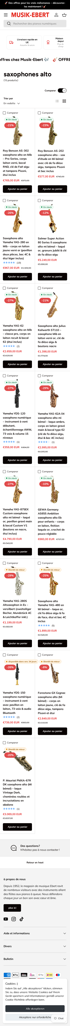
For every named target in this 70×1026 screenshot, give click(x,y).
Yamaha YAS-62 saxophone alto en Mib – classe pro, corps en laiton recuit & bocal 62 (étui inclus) (17, 333)
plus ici (12, 907)
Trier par (8, 98)
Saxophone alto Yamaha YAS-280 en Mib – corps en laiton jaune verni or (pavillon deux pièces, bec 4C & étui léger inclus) (17, 248)
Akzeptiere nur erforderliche (35, 1017)
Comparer (50, 90)
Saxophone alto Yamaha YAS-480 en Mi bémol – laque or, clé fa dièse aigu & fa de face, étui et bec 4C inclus (52, 611)
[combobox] (35, 23)
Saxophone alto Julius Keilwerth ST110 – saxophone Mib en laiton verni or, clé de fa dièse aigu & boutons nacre (52, 336)
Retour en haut (35, 862)
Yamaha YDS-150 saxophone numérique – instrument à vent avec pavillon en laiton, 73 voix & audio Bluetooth (17, 703)
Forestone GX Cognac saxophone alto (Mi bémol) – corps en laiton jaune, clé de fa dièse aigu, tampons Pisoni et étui (52, 703)
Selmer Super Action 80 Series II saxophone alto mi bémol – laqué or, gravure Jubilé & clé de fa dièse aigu (52, 246)
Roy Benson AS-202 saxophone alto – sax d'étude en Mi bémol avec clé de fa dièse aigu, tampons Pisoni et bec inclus (51, 161)
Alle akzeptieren (35, 1008)
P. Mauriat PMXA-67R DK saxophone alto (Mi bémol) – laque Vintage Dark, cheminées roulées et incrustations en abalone (17, 792)
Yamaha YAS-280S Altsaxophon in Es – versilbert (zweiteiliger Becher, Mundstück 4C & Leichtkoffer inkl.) (17, 609)
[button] (64, 15)
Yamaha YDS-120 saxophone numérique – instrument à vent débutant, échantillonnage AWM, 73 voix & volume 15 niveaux (17, 425)
